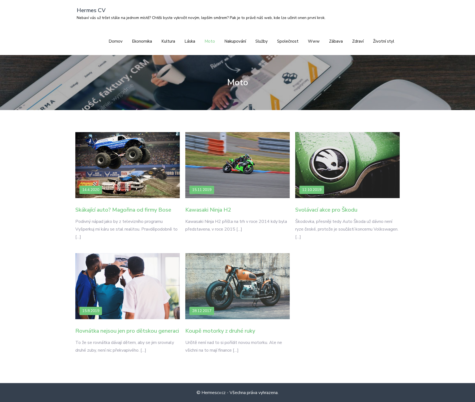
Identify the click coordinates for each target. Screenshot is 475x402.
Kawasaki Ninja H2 (208, 210)
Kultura (168, 41)
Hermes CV (91, 10)
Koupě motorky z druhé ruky (220, 331)
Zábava (336, 41)
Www (314, 41)
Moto (210, 41)
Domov (116, 41)
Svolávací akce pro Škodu (326, 210)
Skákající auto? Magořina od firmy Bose (123, 210)
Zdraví (358, 41)
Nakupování (235, 41)
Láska (189, 41)
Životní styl (383, 41)
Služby (261, 41)
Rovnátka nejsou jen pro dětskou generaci (127, 331)
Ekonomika (142, 41)
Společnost (288, 41)
